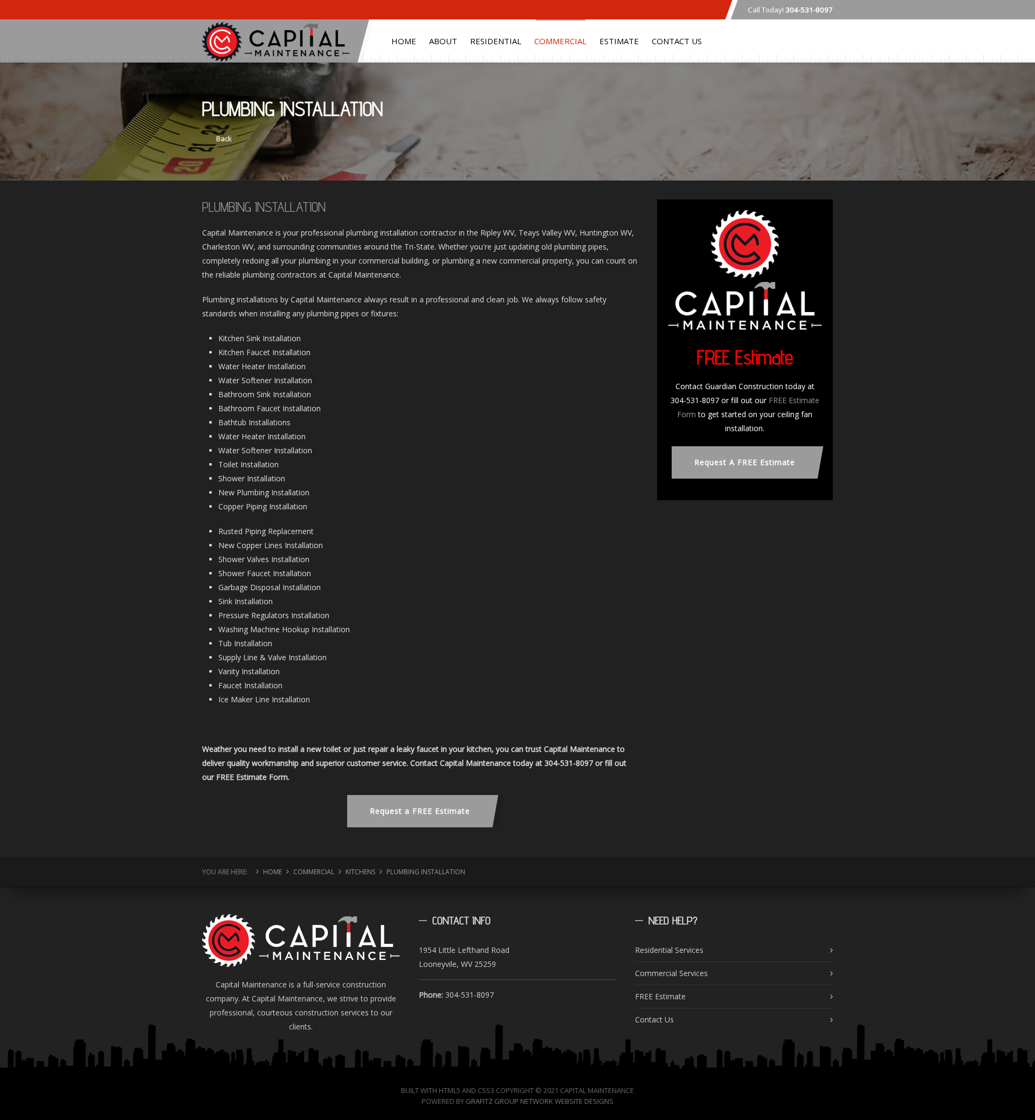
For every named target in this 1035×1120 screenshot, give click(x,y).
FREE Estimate (660, 996)
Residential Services (669, 950)
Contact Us (654, 1019)
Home (272, 871)
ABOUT (443, 41)
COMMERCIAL (560, 41)
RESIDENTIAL (495, 41)
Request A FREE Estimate (744, 462)
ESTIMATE (619, 41)
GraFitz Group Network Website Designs (539, 1101)
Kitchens (360, 871)
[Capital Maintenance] (276, 39)
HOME (403, 41)
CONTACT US (677, 41)
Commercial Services (671, 973)
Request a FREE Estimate (420, 811)
